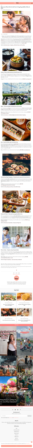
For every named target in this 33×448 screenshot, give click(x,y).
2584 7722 (21, 183)
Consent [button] (31, 442)
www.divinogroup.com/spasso (5, 113)
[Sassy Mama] (16, 3)
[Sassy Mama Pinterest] (20, 409)
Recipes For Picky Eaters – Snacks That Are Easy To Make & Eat (13, 259)
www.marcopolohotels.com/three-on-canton (7, 257)
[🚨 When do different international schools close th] (8, 341)
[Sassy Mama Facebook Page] (12, 409)
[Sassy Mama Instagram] (17, 409)
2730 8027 (28, 112)
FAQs (16, 428)
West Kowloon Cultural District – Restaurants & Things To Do (12, 222)
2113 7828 (26, 256)
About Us (16, 438)
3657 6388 (21, 149)
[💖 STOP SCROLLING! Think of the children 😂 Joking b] (24, 341)
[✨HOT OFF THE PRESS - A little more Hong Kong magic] (8, 391)
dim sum (9, 74)
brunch (9, 108)
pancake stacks (16, 143)
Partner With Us (16, 431)
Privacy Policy (16, 433)
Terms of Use (16, 436)
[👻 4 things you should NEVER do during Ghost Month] (8, 366)
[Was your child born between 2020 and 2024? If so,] (24, 391)
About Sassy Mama (16, 274)
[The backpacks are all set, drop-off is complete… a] (24, 366)
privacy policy (10, 417)
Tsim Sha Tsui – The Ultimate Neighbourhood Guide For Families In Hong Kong (15, 114)
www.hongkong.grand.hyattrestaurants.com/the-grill (8, 184)
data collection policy (15, 417)
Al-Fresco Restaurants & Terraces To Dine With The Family (12, 186)
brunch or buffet (24, 43)
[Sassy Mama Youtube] (15, 409)
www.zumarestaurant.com (26, 149)
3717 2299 (26, 219)
